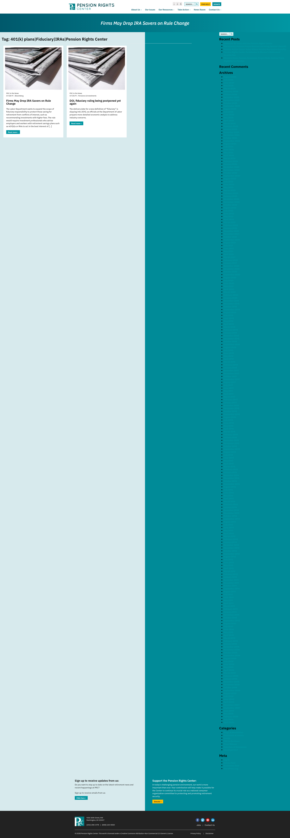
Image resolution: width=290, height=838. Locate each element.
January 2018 (230, 367)
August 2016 (230, 417)
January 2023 (230, 196)
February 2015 (231, 469)
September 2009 (232, 655)
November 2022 (231, 201)
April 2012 (229, 568)
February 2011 (231, 608)
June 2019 (229, 318)
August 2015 (230, 451)
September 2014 (232, 483)
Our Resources (166, 9)
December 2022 (231, 199)
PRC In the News (231, 741)
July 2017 (228, 385)
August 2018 (230, 347)
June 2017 (229, 388)
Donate (217, 4)
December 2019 (231, 300)
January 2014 (230, 507)
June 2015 (229, 457)
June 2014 (229, 492)
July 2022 (228, 210)
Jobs (199, 825)
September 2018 (232, 344)
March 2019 (229, 326)
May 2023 (228, 187)
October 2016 (230, 411)
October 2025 (230, 103)
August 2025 (230, 108)
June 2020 (229, 283)
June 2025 (229, 114)
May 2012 (228, 565)
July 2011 (228, 594)
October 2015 (230, 446)
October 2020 (230, 271)
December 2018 (231, 335)
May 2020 (228, 286)
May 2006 (228, 713)
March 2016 (229, 431)
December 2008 (231, 681)
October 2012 (230, 550)
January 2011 (230, 611)
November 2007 (231, 704)
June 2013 (229, 527)
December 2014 (231, 475)
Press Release (230, 744)
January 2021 (230, 262)
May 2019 (228, 321)
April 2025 (229, 120)
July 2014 (228, 489)
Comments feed (231, 765)
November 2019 (231, 303)
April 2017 (229, 393)
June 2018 (229, 353)
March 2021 (229, 257)
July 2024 (228, 146)
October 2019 (230, 306)
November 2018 (231, 338)
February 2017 (231, 399)
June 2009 (229, 664)
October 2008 (230, 687)
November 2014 (231, 478)
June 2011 (229, 597)
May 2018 (228, 356)
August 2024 (230, 143)
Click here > (81, 798)
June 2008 (229, 699)
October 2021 (230, 236)
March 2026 (230, 88)
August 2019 (230, 312)
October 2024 (230, 137)
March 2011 (229, 606)
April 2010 (229, 635)
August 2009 (230, 658)
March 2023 (230, 190)
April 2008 (229, 701)
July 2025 (228, 111)
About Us (136, 9)
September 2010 (232, 620)
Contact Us (214, 9)
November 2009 (232, 649)
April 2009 (229, 670)
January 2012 (230, 576)
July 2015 (228, 454)
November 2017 (231, 373)
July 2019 (228, 315)
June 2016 (229, 422)
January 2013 (230, 542)
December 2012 (231, 544)
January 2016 (230, 437)
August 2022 (230, 207)
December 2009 (231, 646)
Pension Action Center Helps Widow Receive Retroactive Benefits (255, 49)
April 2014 (229, 498)
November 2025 (231, 100)
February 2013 (231, 539)
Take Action (183, 9)
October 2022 (230, 204)
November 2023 (231, 169)
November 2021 (231, 233)
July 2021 (228, 245)
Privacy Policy (196, 833)
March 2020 (230, 291)
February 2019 (231, 329)
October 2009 (230, 652)
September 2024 (232, 140)
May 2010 (228, 632)
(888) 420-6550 (108, 825)
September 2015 (232, 449)
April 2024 (229, 155)
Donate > (157, 801)
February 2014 (231, 504)
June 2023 (229, 184)
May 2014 (228, 495)
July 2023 (228, 181)
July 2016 (228, 419)
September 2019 (232, 309)
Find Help (205, 4)
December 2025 (231, 97)
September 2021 (232, 239)
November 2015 (231, 443)
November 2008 (232, 684)
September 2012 (232, 553)
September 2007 (232, 707)
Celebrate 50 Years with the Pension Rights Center (248, 43)
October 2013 (230, 515)
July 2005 (228, 719)
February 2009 (231, 675)
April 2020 (229, 289)
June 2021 (229, 248)
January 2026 (230, 94)
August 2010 (230, 623)
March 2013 (229, 536)
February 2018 (231, 364)
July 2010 (228, 626)
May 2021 (228, 251)
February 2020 (231, 294)
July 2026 (228, 79)
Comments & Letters (234, 735)
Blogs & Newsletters (233, 732)
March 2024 (230, 158)
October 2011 (230, 585)
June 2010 (229, 629)
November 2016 (231, 408)
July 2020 (228, 280)
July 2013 (228, 524)
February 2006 (231, 716)
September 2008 (232, 690)
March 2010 (229, 638)
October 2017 (230, 376)
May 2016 (228, 425)
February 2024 (231, 161)
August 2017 (230, 382)
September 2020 (232, 274)
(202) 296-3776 (92, 825)
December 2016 (231, 405)
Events (227, 738)
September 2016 (232, 414)
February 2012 (231, 574)
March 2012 (229, 571)
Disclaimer (209, 833)
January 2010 (230, 643)
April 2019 (229, 324)
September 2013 (232, 518)
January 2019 (230, 332)
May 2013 (228, 530)
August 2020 (230, 277)
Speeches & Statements (235, 746)
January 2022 (230, 228)
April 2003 (229, 722)
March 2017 (229, 396)
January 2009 (230, 678)
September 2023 (232, 175)
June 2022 (229, 213)
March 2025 (230, 123)
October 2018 (230, 341)
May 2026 (228, 85)
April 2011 (228, 603)
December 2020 (231, 265)
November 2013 (231, 513)
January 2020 (230, 297)
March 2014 (229, 501)
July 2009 (228, 661)
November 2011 (231, 582)
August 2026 (230, 76)
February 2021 (231, 260)
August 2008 (230, 693)
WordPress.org (231, 768)
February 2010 (231, 640)
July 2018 (228, 350)
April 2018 (229, 358)
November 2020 (232, 268)
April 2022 (229, 219)
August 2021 (230, 242)
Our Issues (150, 9)
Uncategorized (231, 749)
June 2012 (229, 562)
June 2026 (229, 82)
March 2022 (230, 222)
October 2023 (230, 172)
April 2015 (229, 463)
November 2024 (231, 134)
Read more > (13, 132)
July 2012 (228, 559)
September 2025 (232, 105)
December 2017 (231, 370)
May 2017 (228, 390)
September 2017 (232, 379)
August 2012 (230, 556)
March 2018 (229, 361)
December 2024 (231, 132)
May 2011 (228, 600)
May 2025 (228, 117)
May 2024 (228, 152)
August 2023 (230, 178)
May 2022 (228, 216)
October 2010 (230, 617)
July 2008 (228, 696)
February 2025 (231, 126)
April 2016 (229, 428)
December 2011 (231, 579)
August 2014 (230, 486)
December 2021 (231, 231)
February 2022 (231, 225)
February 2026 (231, 91)
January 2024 (230, 164)
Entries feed (229, 762)
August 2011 (230, 591)
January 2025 (230, 129)
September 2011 (232, 588)
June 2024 (229, 149)
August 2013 (230, 521)
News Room (199, 9)
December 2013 (231, 510)
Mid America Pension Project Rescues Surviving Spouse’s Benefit (255, 46)
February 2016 (231, 434)
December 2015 (231, 440)
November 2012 (231, 547)
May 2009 (229, 667)
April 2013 (229, 533)
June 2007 (229, 710)
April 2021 (229, 254)
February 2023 (231, 193)
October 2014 (230, 481)
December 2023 (231, 166)
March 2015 (229, 466)
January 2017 (230, 402)
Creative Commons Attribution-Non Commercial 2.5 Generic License (147, 833)
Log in (227, 759)
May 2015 (228, 460)
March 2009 (230, 672)
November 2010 (231, 614)
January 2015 (230, 472)
